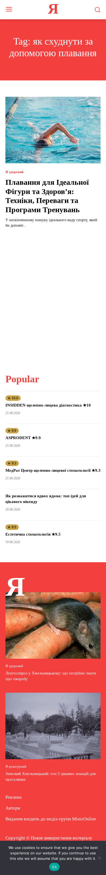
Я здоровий (14, 172)
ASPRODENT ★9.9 (23, 438)
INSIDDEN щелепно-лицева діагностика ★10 (48, 405)
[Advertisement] (53, 298)
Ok (54, 867)
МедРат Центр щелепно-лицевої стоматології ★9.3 (53, 470)
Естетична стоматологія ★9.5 (33, 534)
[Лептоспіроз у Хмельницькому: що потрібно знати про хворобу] (53, 625)
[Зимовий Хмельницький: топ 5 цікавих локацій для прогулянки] (53, 726)
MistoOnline (84, 818)
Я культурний (15, 766)
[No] (99, 858)
